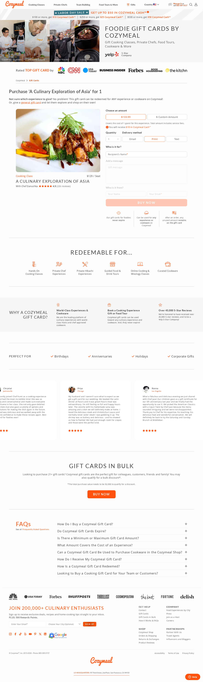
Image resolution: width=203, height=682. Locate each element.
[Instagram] (10, 634)
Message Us (177, 3)
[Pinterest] (35, 634)
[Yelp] (25, 634)
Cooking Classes (37, 4)
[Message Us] (170, 4)
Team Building (83, 4)
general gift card (31, 102)
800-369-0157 (181, 5)
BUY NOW (101, 494)
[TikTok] (20, 634)
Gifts (132, 4)
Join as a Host (172, 617)
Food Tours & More (108, 4)
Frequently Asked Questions (36, 529)
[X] (40, 634)
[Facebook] (15, 634)
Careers (170, 620)
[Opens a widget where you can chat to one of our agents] (192, 677)
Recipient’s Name (117, 154)
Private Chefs (60, 4)
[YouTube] (30, 634)
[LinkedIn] (45, 634)
